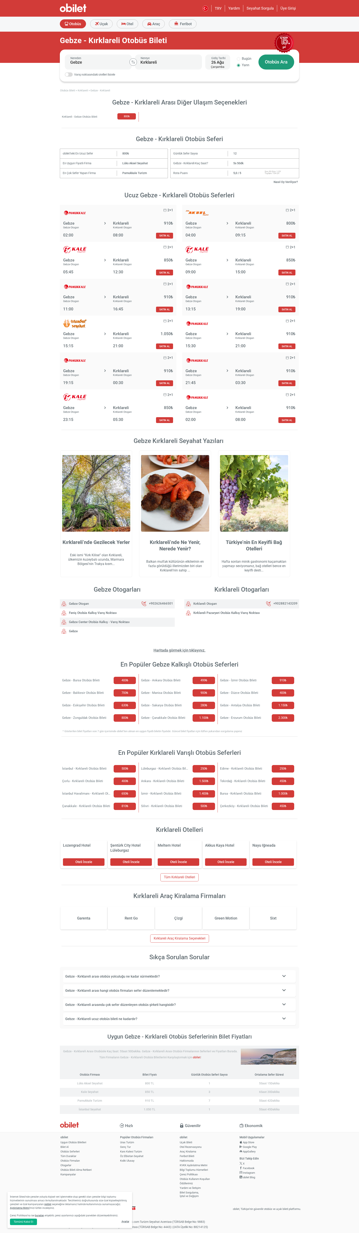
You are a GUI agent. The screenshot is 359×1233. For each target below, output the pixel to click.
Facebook (248, 1168)
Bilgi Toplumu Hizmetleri (194, 1169)
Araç (155, 24)
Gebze (73, 631)
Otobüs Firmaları (70, 1160)
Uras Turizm (127, 1142)
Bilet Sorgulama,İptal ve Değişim (189, 1194)
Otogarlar (65, 1165)
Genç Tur (125, 1146)
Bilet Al (64, 1146)
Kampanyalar (68, 1174)
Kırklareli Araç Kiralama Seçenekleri (179, 938)
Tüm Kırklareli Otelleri (179, 877)
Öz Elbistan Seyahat (131, 1156)
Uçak (103, 24)
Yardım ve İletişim (190, 1187)
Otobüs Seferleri (70, 1151)
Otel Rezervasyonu (191, 1146)
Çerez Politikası (189, 1174)
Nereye (145, 58)
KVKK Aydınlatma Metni (193, 1165)
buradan (39, 1215)
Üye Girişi (288, 8)
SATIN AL (164, 235)
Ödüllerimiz (186, 1183)
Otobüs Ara (276, 62)
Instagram (248, 1172)
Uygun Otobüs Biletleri (73, 1142)
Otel (129, 24)
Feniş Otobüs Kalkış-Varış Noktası (92, 613)
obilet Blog (248, 1177)
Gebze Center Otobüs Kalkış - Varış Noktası (99, 622)
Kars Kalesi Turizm (131, 1151)
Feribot (185, 24)
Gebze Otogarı (78, 604)
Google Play (249, 1146)
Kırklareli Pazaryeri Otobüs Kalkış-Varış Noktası (226, 613)
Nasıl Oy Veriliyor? (286, 182)
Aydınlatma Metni (20, 1208)
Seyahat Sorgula (260, 8)
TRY (218, 8)
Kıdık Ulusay (127, 1160)
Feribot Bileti (187, 1156)
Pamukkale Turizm (134, 173)
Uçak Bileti (186, 1142)
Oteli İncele (83, 862)
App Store (248, 1142)
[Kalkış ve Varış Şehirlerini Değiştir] (133, 62)
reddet (47, 1204)
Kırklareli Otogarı (205, 604)
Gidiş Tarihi (218, 58)
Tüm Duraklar (68, 1156)
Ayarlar (125, 1221)
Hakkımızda (187, 1160)
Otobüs (74, 24)
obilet (196, 1057)
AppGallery (249, 1151)
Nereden (75, 58)
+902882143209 (285, 604)
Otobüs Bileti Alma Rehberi (76, 1169)
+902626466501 (161, 604)
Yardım (234, 8)
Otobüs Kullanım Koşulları (195, 1179)
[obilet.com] (83, 12)
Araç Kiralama (188, 1151)
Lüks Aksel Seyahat (135, 163)
